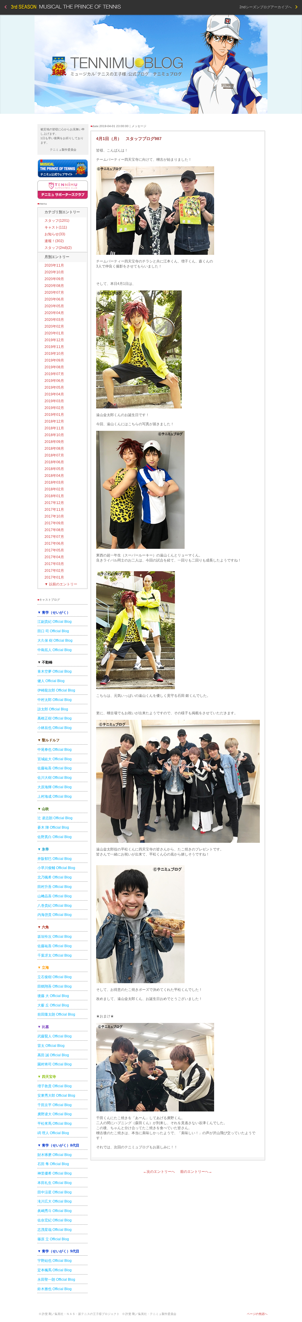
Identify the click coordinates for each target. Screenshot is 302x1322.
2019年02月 (54, 408)
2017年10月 (54, 516)
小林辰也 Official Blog (54, 728)
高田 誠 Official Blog (53, 1055)
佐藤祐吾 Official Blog (54, 768)
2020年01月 (54, 333)
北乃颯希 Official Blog (54, 877)
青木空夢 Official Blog (54, 671)
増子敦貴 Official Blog (54, 1086)
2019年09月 (54, 360)
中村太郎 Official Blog (54, 700)
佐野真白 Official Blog (54, 837)
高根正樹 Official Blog (54, 718)
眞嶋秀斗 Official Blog (54, 1211)
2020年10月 (54, 272)
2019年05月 (54, 387)
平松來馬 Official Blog (54, 1123)
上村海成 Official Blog (54, 796)
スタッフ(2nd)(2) (58, 248)
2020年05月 (54, 306)
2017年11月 (54, 510)
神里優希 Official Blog (54, 1173)
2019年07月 (54, 374)
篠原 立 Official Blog (53, 1239)
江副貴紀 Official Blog (54, 622)
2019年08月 (54, 367)
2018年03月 (54, 482)
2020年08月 (54, 286)
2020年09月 (54, 279)
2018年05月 (54, 469)
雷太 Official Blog (51, 1046)
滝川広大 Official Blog (54, 1201)
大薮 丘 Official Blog (53, 1005)
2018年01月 (54, 496)
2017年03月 (54, 564)
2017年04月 (54, 557)
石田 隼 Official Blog (53, 1164)
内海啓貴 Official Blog (54, 915)
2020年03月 (54, 320)
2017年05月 (54, 550)
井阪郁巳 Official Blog (54, 859)
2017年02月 (54, 571)
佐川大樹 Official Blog (54, 778)
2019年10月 (54, 354)
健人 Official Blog (51, 681)
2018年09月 (54, 442)
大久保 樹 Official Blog (55, 640)
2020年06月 (54, 299)
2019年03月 (54, 401)
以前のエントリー (61, 584)
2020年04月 (54, 313)
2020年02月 (54, 326)
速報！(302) (54, 241)
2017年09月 (54, 523)
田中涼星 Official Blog (54, 1192)
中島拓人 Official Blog (54, 650)
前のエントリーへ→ (196, 1172)
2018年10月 (54, 435)
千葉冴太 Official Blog (54, 955)
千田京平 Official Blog (54, 1105)
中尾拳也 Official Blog (54, 750)
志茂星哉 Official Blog (54, 1230)
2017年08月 (54, 530)
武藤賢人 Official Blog (54, 1036)
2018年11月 (54, 428)
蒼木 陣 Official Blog (53, 827)
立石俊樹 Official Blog (54, 977)
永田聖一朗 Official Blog (56, 1279)
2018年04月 (54, 476)
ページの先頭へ (257, 1314)
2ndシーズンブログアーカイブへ (267, 7)
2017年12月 (54, 503)
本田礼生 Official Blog (54, 1183)
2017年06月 (54, 543)
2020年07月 (54, 292)
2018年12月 (54, 421)
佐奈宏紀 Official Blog (54, 1220)
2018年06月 (54, 462)
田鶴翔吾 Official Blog (54, 986)
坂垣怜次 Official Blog (54, 937)
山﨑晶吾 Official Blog (54, 896)
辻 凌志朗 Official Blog (55, 818)
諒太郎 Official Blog (52, 709)
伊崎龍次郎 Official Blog (56, 690)
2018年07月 (54, 455)
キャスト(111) (56, 227)
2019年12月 (54, 340)
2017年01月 (54, 577)
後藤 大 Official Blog (53, 996)
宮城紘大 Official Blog (54, 759)
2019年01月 (54, 415)
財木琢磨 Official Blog (54, 1155)
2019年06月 (54, 381)
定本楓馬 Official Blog (54, 1270)
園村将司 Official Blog (54, 1064)
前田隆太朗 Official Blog (56, 1014)
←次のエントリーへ (159, 1172)
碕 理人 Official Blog (53, 1133)
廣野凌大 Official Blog (54, 1114)
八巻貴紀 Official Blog (54, 906)
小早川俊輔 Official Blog (56, 868)
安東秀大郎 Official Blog (56, 1095)
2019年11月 (54, 347)
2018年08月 (54, 448)
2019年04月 (54, 394)
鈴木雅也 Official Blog (54, 1289)
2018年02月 (54, 489)
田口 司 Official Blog (53, 631)
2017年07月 (54, 537)
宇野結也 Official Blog (54, 1261)
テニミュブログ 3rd (151, 64)
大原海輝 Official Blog (54, 787)
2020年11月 (54, 265)
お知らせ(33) (55, 234)
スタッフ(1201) (57, 221)
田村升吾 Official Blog (54, 887)
